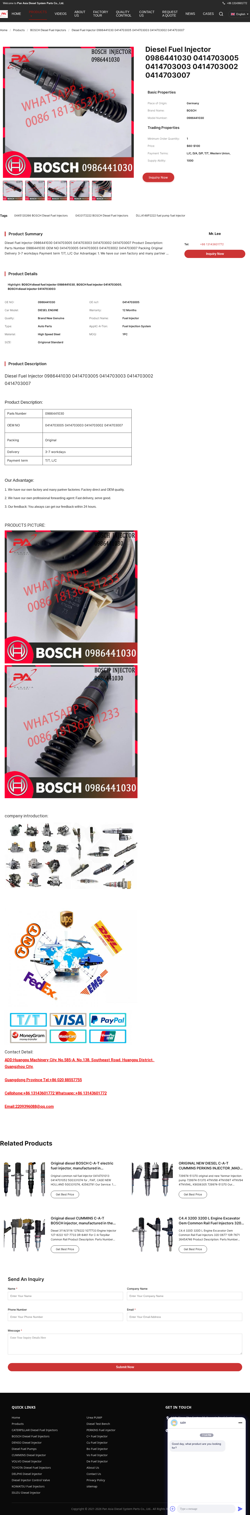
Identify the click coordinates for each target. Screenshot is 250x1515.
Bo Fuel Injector (97, 1449)
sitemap (92, 1486)
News (190, 13)
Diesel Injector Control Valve (31, 1480)
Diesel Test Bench (98, 1424)
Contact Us (146, 13)
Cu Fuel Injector (97, 1442)
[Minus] (240, 1422)
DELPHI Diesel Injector (27, 1474)
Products (38, 12)
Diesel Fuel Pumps (24, 1449)
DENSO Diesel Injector (27, 1442)
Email (131, 1309)
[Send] (240, 1508)
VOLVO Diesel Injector (27, 1461)
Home (16, 13)
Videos (61, 13)
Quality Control (123, 13)
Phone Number (17, 1309)
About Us (79, 13)
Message (15, 1330)
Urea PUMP (94, 1417)
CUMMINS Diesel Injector (29, 1455)
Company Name (137, 1288)
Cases (208, 13)
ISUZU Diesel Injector (26, 1492)
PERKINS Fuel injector (101, 1430)
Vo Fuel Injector (97, 1455)
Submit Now (125, 1367)
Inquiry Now (215, 253)
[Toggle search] (221, 14)
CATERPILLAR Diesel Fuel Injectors (35, 1430)
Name (12, 1288)
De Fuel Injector (97, 1461)
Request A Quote (170, 13)
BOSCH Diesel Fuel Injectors (48, 30)
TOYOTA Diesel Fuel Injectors (31, 1467)
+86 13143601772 (212, 244)
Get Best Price (65, 1194)
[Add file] (172, 1508)
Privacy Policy (96, 1480)
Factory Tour (100, 13)
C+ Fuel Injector (97, 1436)
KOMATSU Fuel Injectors (28, 1486)
